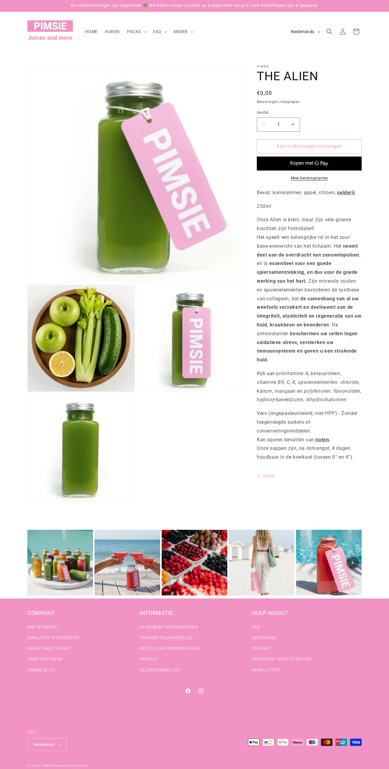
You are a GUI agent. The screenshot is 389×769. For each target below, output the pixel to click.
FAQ (256, 627)
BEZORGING (264, 637)
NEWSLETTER (266, 669)
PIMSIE (48, 766)
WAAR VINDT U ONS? (49, 648)
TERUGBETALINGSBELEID (166, 637)
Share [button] (269, 475)
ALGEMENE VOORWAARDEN (168, 627)
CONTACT (262, 648)
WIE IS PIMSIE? (42, 627)
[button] (136, 31)
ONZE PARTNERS (44, 659)
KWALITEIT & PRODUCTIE (53, 637)
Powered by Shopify (71, 766)
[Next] (352, 563)
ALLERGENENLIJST (159, 669)
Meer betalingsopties (309, 178)
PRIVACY (148, 659)
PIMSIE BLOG (41, 669)
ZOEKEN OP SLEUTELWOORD (282, 659)
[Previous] (36, 563)
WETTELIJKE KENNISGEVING (169, 648)
